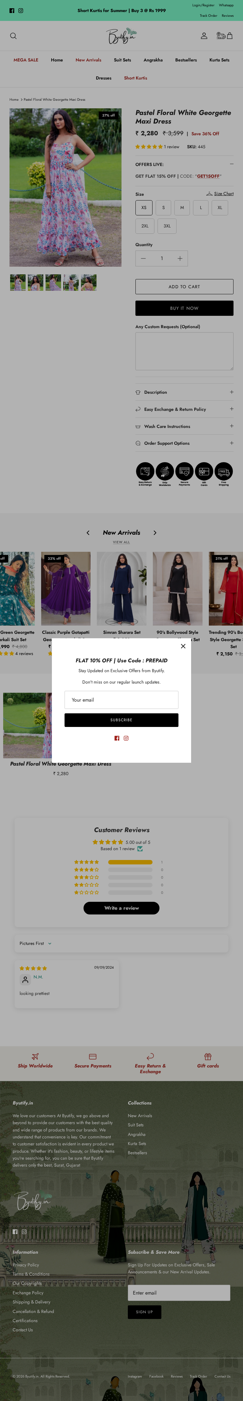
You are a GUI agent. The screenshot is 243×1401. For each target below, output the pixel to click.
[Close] (183, 646)
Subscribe (121, 720)
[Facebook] (117, 738)
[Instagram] (126, 738)
